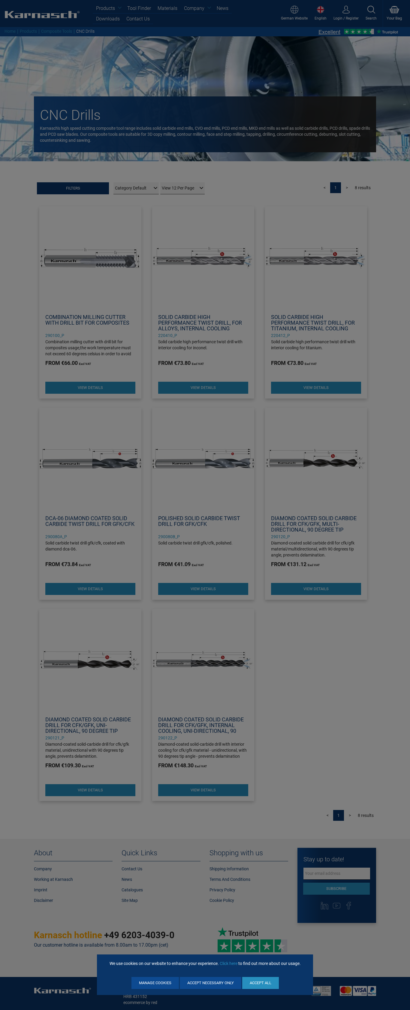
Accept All (260, 983)
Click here (228, 963)
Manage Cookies (155, 983)
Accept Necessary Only (210, 983)
